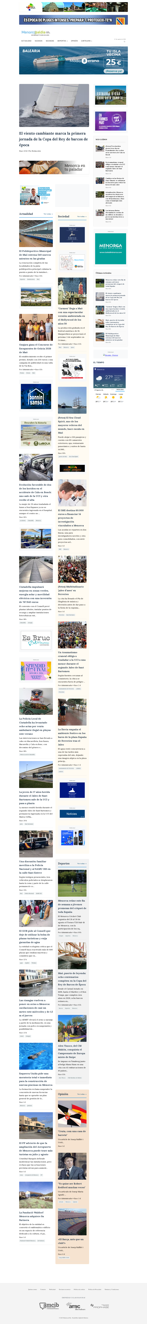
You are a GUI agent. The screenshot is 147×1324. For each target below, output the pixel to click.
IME (60, 549)
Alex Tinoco (62, 1078)
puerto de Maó (63, 456)
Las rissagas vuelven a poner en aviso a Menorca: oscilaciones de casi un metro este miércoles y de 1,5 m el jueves (36, 1008)
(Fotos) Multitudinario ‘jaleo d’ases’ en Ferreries (71, 590)
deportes (22, 279)
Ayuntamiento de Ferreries (66, 689)
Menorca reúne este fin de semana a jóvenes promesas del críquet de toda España (115, 283)
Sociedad (50, 41)
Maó (38, 279)
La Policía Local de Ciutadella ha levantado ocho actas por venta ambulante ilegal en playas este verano (35, 726)
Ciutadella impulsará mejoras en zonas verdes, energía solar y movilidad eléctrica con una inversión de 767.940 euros (35, 594)
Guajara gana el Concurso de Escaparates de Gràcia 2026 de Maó (36, 348)
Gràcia (28, 373)
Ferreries (61, 615)
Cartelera (86, 41)
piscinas (29, 1105)
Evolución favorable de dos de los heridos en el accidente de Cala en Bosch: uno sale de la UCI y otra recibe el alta (35, 492)
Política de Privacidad (94, 1289)
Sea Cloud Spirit (73, 456)
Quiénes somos (32, 1289)
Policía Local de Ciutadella (27, 754)
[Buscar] (124, 41)
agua (21, 963)
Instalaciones (31, 279)
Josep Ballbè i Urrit (64, 1257)
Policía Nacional (29, 893)
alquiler (27, 963)
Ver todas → (48, 214)
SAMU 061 (39, 893)
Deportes (62, 41)
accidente (23, 520)
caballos (78, 689)
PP (41, 1175)
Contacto (43, 1289)
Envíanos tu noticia (64, 1289)
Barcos (61, 1008)
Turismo (34, 963)
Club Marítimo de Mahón (74, 1078)
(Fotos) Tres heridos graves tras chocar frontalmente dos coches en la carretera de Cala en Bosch (115, 150)
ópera (72, 347)
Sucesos (38, 41)
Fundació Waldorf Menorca (27, 1240)
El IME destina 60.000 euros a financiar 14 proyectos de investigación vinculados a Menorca (71, 518)
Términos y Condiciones (112, 1289)
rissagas (28, 1036)
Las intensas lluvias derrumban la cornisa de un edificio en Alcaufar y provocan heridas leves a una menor (115, 215)
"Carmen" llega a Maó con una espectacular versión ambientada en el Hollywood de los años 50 (71, 316)
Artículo (61, 1202)
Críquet (61, 936)
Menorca (38, 520)
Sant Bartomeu (29, 824)
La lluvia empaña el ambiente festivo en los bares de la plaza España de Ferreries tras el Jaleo (72, 737)
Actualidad (26, 41)
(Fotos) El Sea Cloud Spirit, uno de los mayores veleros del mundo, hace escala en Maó (71, 425)
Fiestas (22, 373)
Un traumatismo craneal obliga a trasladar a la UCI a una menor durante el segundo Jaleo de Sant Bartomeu (115, 166)
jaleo (21, 824)
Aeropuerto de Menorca (31, 1175)
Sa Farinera (41, 1240)
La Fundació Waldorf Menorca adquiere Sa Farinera (31, 1216)
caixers (61, 771)
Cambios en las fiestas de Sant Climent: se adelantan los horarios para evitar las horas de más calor (115, 181)
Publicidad (52, 1289)
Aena (21, 1175)
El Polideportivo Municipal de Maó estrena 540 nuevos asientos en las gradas (35, 255)
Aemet (21, 1036)
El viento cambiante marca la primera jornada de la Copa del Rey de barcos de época (53, 139)
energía (30, 622)
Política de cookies (79, 1289)
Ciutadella (30, 520)
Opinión (74, 41)
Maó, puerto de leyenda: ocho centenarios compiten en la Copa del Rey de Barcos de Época (115, 323)
